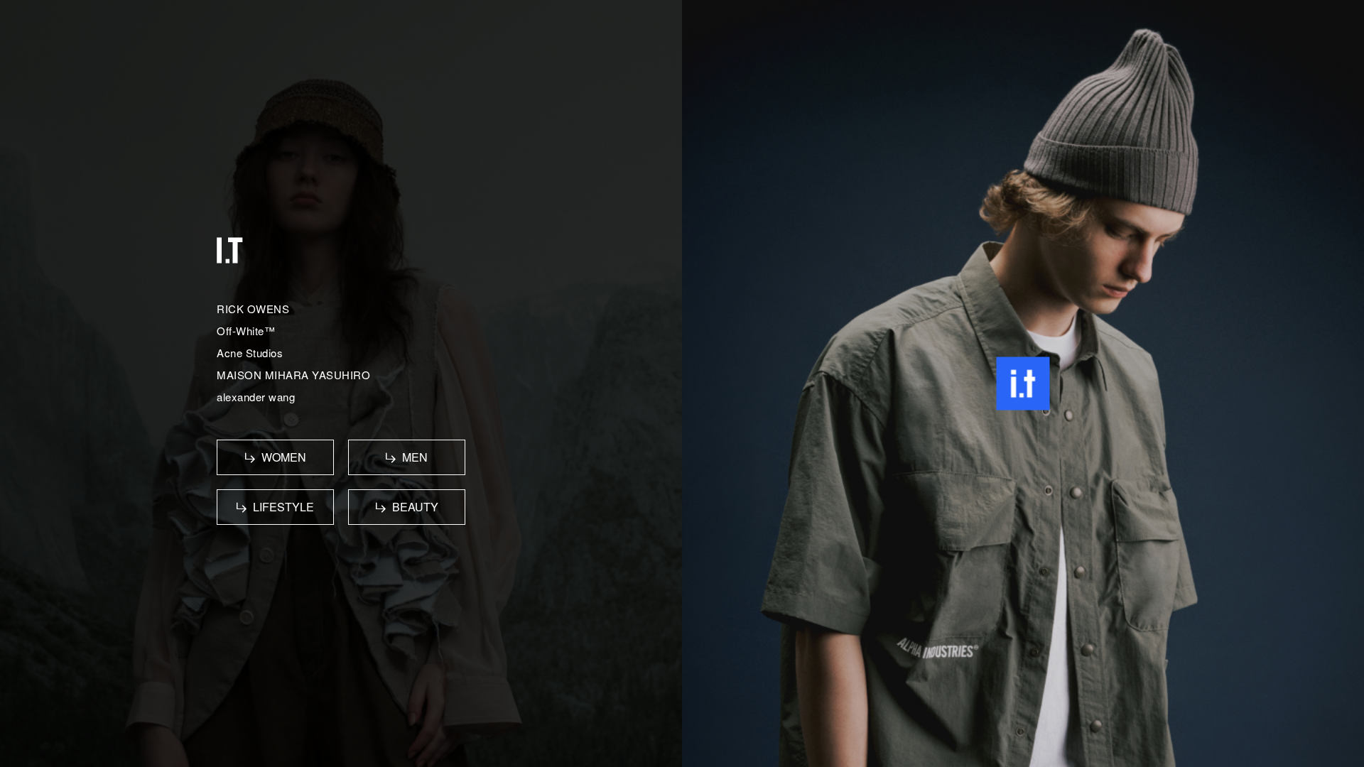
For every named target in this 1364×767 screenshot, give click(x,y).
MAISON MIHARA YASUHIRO (293, 374)
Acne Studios (250, 352)
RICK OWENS (253, 308)
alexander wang (256, 396)
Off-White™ (246, 330)
